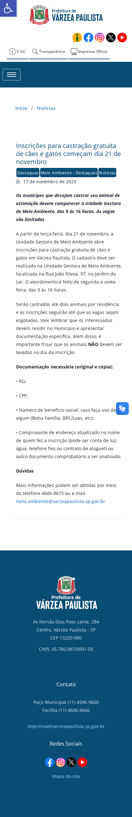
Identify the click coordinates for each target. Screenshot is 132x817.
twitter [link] (111, 37)
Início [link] (21, 108)
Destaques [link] (28, 173)
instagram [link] (99, 37)
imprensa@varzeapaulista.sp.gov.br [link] (66, 726)
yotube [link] (122, 37)
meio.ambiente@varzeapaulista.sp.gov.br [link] (60, 501)
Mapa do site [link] (66, 776)
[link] (8, 8)
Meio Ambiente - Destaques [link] (69, 173)
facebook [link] (88, 37)
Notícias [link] (46, 108)
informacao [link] (77, 37)
